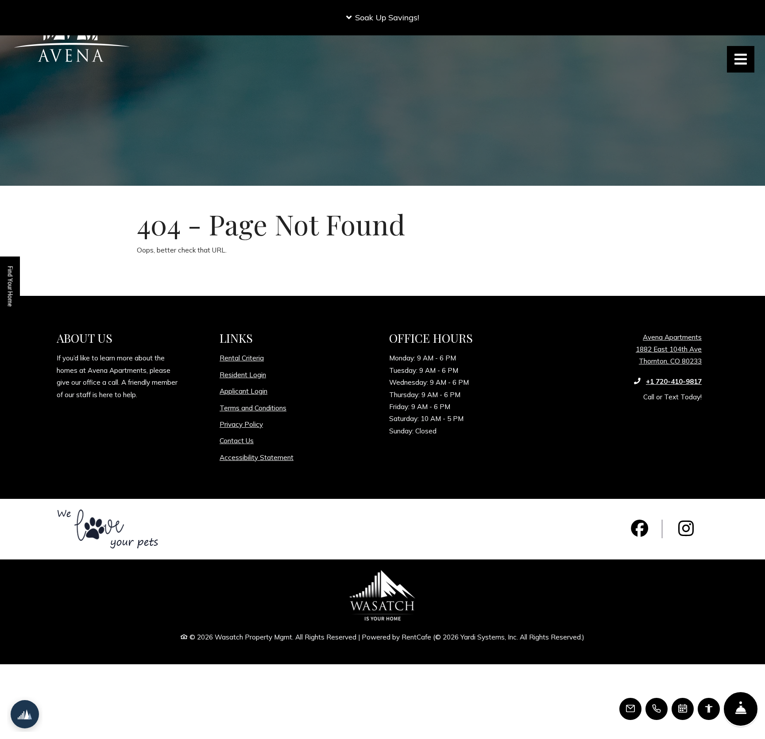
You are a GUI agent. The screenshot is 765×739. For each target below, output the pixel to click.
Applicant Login (243, 391)
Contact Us (237, 441)
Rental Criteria (242, 357)
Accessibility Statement (257, 457)
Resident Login (243, 374)
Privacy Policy (241, 424)
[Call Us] (656, 709)
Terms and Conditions (253, 407)
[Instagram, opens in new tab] (686, 529)
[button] (382, 17)
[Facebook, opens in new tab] (640, 529)
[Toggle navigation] (740, 59)
